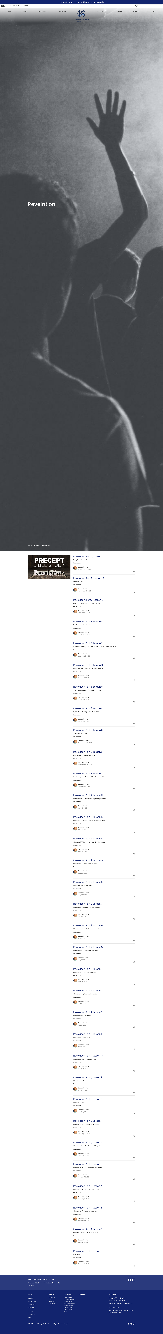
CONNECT (24, 6)
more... (66, 1311)
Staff (50, 1300)
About (25, 11)
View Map (31, 1285)
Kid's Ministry (68, 1298)
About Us (52, 1298)
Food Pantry (68, 1307)
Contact (136, 11)
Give (153, 11)
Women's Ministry (69, 1303)
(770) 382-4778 (119, 1298)
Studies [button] (31, 1308)
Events (119, 11)
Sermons (62, 11)
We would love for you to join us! (82, 2)
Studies (100, 11)
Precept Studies (34, 545)
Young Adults (68, 1302)
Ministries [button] (32, 1301)
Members (82, 1295)
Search (9, 6)
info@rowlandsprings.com (123, 1303)
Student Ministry (69, 1300)
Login (66, 1324)
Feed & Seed (68, 1309)
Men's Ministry (68, 1305)
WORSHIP (16, 6)
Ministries (42, 11)
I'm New (51, 1302)
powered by (127, 1325)
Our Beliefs (52, 1303)
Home (9, 11)
